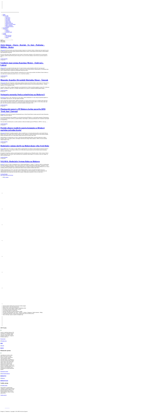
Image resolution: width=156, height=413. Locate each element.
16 (10, 175)
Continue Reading (3, 58)
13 (7, 175)
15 (9, 175)
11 (5, 175)
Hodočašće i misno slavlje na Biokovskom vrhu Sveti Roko (24, 146)
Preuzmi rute (2, 338)
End (12, 175)
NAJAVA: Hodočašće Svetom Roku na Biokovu (20, 161)
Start (1, 175)
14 (8, 175)
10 (4, 175)
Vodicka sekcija (3, 395)
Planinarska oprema (4, 371)
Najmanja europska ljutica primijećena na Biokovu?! (22, 94)
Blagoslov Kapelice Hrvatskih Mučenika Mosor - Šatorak (24, 80)
